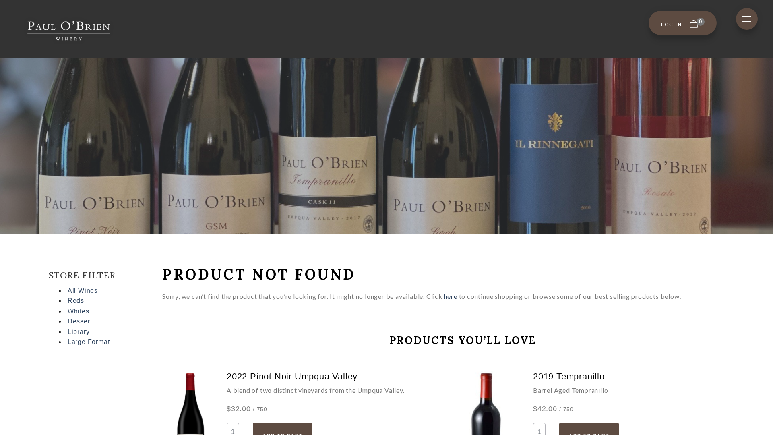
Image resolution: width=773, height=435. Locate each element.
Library (79, 331)
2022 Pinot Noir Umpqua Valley (292, 376)
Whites (78, 311)
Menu (747, 19)
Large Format (89, 341)
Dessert (80, 321)
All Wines (83, 290)
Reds (76, 300)
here (450, 296)
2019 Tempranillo (569, 376)
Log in (671, 24)
